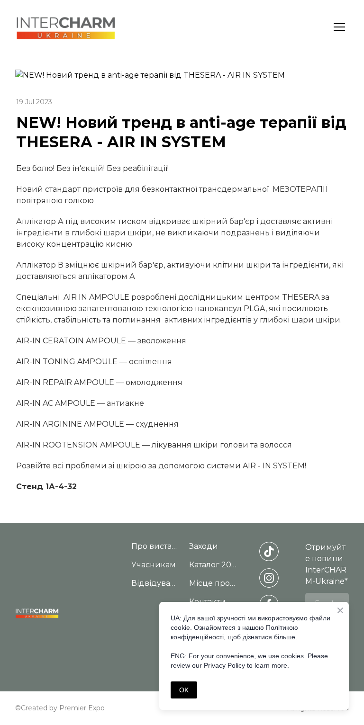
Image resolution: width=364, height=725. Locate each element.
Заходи (203, 546)
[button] (269, 551)
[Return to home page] (65, 27)
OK (184, 690)
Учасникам (153, 564)
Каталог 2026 (213, 564)
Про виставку (155, 546)
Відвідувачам (155, 583)
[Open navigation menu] (339, 27)
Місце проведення (213, 583)
